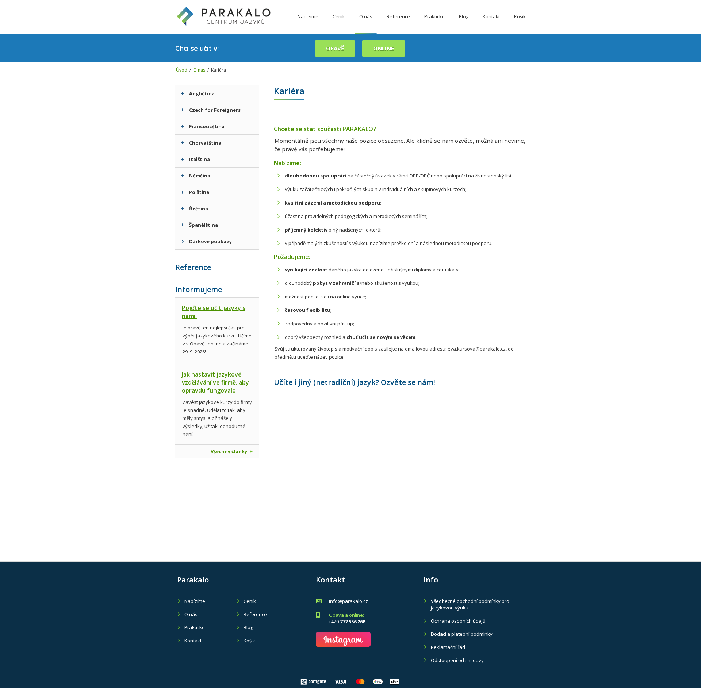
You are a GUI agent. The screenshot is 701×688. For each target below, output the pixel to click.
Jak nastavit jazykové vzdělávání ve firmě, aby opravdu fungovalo (215, 382)
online (383, 48)
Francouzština (207, 126)
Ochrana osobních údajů (458, 621)
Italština (199, 159)
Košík (520, 16)
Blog (463, 16)
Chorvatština (205, 142)
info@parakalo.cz (348, 601)
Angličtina (202, 93)
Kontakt (491, 16)
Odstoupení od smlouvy (457, 660)
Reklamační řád (448, 647)
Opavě (335, 48)
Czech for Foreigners (215, 110)
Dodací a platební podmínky (462, 634)
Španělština (203, 225)
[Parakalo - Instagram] (343, 639)
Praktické (434, 16)
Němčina (199, 175)
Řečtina (198, 208)
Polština (199, 192)
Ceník (339, 16)
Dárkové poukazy (210, 241)
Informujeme (198, 289)
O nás (365, 16)
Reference (398, 16)
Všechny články (229, 451)
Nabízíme (308, 16)
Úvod (181, 70)
